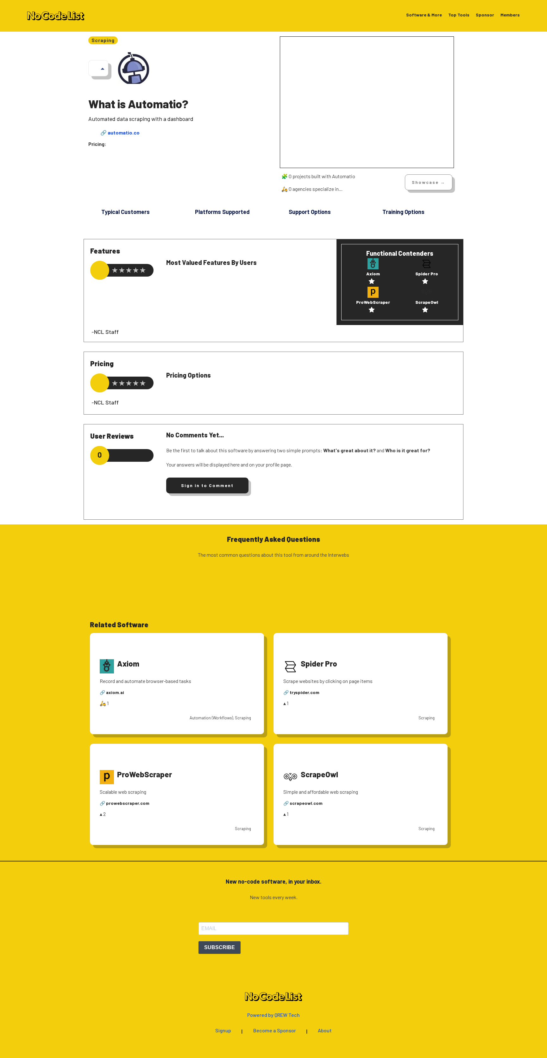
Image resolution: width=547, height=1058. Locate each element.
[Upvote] (102, 68)
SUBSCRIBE (219, 947)
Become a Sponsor (274, 1030)
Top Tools (458, 15)
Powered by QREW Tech (273, 1015)
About (325, 1030)
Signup (223, 1030)
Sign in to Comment (207, 485)
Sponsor (485, 15)
